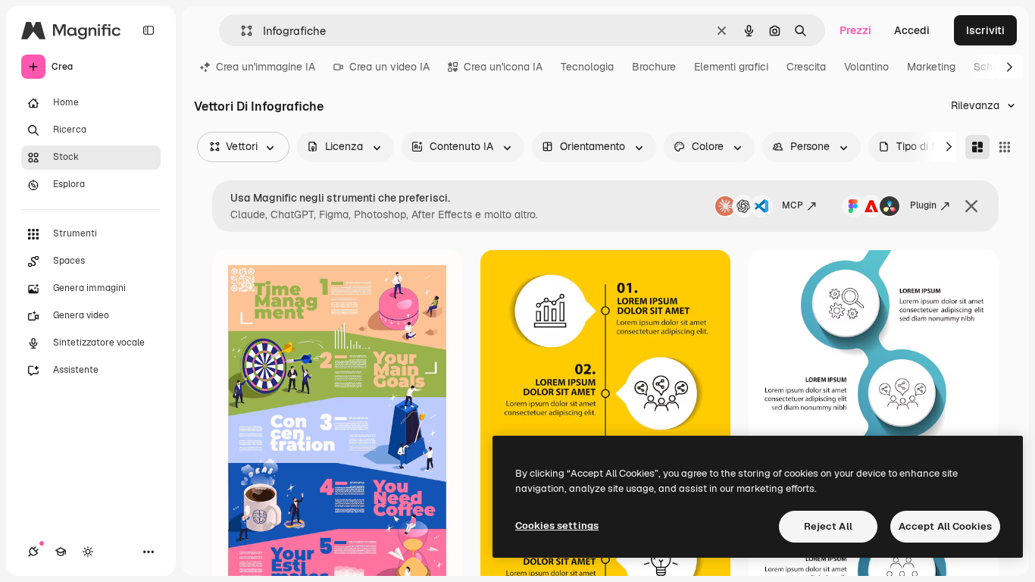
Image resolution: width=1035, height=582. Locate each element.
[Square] (1005, 147)
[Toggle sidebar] (148, 30)
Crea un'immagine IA (265, 67)
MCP (792, 205)
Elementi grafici (731, 67)
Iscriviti (985, 30)
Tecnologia (587, 67)
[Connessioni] (33, 552)
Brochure (654, 67)
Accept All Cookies (945, 526)
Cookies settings (557, 525)
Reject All (828, 526)
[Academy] (60, 552)
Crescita (806, 67)
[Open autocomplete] (240, 30)
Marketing (931, 67)
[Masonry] (977, 147)
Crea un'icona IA (503, 67)
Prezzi (855, 30)
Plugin (923, 205)
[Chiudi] (971, 206)
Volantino (866, 67)
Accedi (912, 30)
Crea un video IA (389, 67)
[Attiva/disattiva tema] (88, 552)
